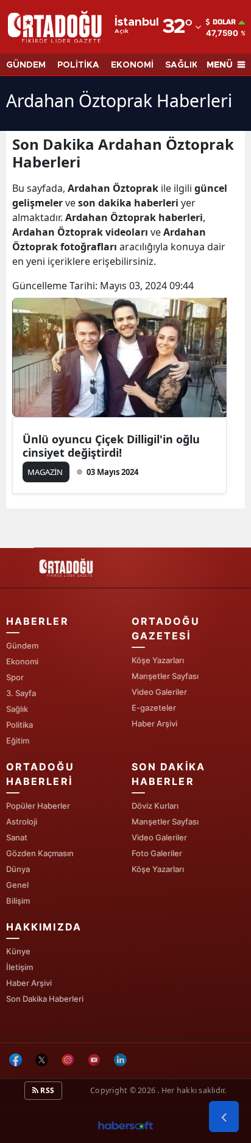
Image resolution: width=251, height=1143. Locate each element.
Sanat (16, 837)
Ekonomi (22, 661)
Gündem (22, 645)
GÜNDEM (26, 65)
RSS (46, 1090)
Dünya (18, 869)
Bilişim (18, 900)
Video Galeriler (159, 692)
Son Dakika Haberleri (44, 998)
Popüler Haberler (38, 805)
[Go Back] (224, 1117)
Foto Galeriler (157, 853)
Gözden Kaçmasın (40, 853)
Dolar (224, 22)
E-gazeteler (154, 707)
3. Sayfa (21, 693)
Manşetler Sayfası (165, 676)
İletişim (19, 967)
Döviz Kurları (155, 805)
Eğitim (17, 740)
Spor (15, 677)
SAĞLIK (181, 65)
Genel (17, 885)
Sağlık (17, 709)
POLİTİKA (78, 65)
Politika (19, 724)
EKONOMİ (132, 65)
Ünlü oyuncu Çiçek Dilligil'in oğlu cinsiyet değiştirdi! (111, 445)
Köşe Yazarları (158, 660)
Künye (18, 951)
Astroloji (21, 821)
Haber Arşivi (154, 723)
